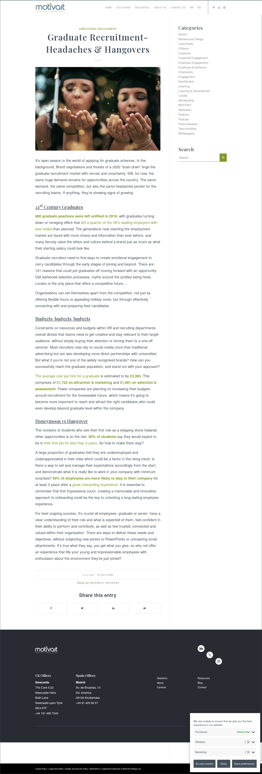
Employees (87, 29)
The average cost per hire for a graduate (67, 375)
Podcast (183, 119)
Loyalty (182, 95)
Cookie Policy (41, 768)
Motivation (184, 110)
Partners (183, 114)
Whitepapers (186, 133)
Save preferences (244, 763)
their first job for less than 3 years (70, 442)
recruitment (94, 583)
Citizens (183, 48)
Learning (184, 86)
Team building (187, 128)
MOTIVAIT (184, 105)
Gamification (186, 81)
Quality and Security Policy (76, 768)
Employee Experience (192, 67)
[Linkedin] (219, 7)
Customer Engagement (193, 58)
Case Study (185, 44)
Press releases (187, 124)
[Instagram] (224, 7)
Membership (186, 100)
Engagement (106, 29)
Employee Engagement (193, 63)
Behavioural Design (191, 39)
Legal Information (56, 768)
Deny (224, 763)
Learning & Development (194, 91)
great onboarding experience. (95, 484)
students (112, 583)
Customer (184, 53)
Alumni (182, 34)
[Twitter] (213, 7)
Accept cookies (205, 763)
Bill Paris (107, 574)
